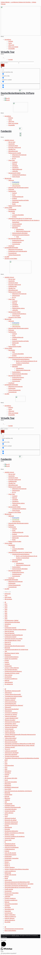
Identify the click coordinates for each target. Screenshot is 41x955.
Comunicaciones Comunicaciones (14, 928)
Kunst (13, 195)
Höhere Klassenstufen (14, 255)
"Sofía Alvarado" (9, 729)
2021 (6, 611)
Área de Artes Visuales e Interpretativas (15, 629)
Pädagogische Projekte (14, 205)
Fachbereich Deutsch (10, 627)
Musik (14, 204)
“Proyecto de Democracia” (12, 756)
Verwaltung (15, 167)
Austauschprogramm (18, 240)
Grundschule (8, 677)
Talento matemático (10, 914)
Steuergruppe (16, 295)
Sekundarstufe (9, 682)
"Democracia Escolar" (11, 701)
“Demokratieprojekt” (10, 740)
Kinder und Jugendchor (11, 658)
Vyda (17, 236)
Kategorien (8, 593)
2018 (6, 606)
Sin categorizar (9, 684)
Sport (6, 816)
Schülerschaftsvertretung (19, 175)
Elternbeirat (8, 655)
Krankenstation (16, 225)
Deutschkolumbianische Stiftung (17, 93)
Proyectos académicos (11, 678)
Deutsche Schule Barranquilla (13, 807)
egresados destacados (11, 823)
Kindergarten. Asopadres (11, 858)
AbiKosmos (8, 771)
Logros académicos (10, 871)
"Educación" (8, 707)
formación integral (10, 838)
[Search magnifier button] (2, 65)
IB (5, 842)
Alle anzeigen (8, 599)
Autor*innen (8, 597)
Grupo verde (8, 840)
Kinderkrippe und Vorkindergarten (17, 251)
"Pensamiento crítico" (10, 723)
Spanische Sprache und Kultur (20, 200)
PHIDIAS (10, 41)
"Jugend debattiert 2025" (11, 718)
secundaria (8, 907)
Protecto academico (10, 898)
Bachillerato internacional (11, 787)
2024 (6, 616)
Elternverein (8, 644)
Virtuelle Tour (7, 52)
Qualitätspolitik (12, 286)
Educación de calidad (10, 820)
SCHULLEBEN (8, 207)
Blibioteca (7, 798)
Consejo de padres (10, 811)
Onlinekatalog (20, 229)
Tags (6, 595)
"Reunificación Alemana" (11, 725)
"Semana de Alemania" (11, 727)
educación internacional (11, 822)
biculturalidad (8, 794)
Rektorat (14, 164)
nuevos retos (8, 880)
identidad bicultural (10, 843)
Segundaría (8, 911)
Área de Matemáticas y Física (13, 640)
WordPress (4, 937)
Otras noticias (8, 675)
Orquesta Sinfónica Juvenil (12, 673)
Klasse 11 (7, 863)
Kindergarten (11, 388)
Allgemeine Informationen (19, 154)
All (5, 602)
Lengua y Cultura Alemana (12, 667)
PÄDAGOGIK (8, 178)
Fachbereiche (12, 191)
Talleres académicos (10, 916)
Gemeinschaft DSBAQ (14, 173)
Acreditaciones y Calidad (11, 620)
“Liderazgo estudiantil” (11, 751)
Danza (6, 814)
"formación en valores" (11, 714)
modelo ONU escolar (10, 874)
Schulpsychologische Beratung (20, 235)
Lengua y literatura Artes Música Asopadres (17, 869)
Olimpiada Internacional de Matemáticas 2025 (17, 882)
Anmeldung (8, 39)
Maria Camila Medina (10, 930)
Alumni (6, 626)
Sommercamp (16, 244)
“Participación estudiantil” (12, 752)
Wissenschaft (8, 803)
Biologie (7, 796)
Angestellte (11, 48)
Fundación (6, 131)
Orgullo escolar (9, 889)
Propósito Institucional (14, 147)
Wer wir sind (11, 142)
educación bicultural (10, 818)
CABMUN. (7, 800)
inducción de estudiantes (11, 847)
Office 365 (11, 45)
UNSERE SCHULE (9, 140)
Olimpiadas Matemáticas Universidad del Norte (18, 887)
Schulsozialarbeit (17, 224)
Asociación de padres (11, 782)
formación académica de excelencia (15, 836)
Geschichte (11, 144)
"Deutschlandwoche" (10, 703)
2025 (6, 618)
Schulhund (11, 246)
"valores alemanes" (10, 732)
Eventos (7, 662)
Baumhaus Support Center (12, 653)
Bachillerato (8, 785)
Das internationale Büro (14, 238)
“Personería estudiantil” (11, 754)
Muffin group (15, 935)
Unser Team (11, 160)
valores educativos (10, 920)
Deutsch (14, 193)
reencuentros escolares (11, 904)
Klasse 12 (7, 865)
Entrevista (7, 829)
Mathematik (15, 202)
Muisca (7, 876)
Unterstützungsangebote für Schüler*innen (20, 218)
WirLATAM (7, 922)
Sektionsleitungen (17, 169)
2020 (6, 609)
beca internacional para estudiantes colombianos (18, 791)
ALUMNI (7, 256)
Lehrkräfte (15, 171)
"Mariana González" (10, 720)
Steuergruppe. (16, 156)
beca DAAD (8, 789)
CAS (6, 651)
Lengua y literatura (10, 867)
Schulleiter (15, 165)
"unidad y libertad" (10, 731)
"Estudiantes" (8, 711)
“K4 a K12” (7, 749)
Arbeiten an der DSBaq (11, 258)
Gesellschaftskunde (17, 196)
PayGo (10, 43)
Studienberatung (16, 242)
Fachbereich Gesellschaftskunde (14, 635)
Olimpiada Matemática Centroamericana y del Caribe (19, 883)
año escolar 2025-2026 (11, 778)
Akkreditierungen (13, 151)
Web (13, 213)
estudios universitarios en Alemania (14, 833)
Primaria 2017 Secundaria (11, 893)
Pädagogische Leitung (18, 308)
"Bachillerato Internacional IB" (13, 691)
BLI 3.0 (14, 158)
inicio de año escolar (10, 853)
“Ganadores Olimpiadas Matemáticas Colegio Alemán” (20, 745)
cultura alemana (9, 812)
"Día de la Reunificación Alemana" (14, 705)
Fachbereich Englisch (10, 636)
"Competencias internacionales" (13, 696)
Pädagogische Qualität (14, 153)
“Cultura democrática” (11, 738)
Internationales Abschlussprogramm (18, 187)
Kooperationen (12, 253)
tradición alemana (9, 918)
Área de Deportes (9, 633)
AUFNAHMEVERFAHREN (11, 247)
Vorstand (14, 162)
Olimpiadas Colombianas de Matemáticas (16, 885)
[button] (20, 36)
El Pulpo (14, 216)
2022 (6, 613)
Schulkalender (12, 209)
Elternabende (8, 827)
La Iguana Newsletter (18, 215)
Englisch (14, 198)
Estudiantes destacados (11, 831)
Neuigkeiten (11, 211)
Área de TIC (8, 642)
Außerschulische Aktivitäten (20, 233)
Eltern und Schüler (13, 47)
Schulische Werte (13, 145)
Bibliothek (15, 227)
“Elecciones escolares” (11, 742)
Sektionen (11, 180)
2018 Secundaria (9, 765)
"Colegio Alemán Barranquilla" (13, 694)
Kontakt (10, 59)
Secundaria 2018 (9, 909)
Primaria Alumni (9, 894)
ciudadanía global (9, 805)
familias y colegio (9, 834)
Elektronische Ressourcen (23, 231)
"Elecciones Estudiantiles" (12, 709)
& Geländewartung (10, 849)
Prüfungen (11, 189)
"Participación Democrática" (12, 721)
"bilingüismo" (8, 692)
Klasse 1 (7, 862)
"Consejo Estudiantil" (10, 698)
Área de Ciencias (9, 631)
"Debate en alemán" (10, 700)
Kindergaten (8, 860)
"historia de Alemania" (11, 716)
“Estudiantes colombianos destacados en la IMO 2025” (20, 743)
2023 (6, 615)
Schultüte (7, 905)
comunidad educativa (10, 809)
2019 (6, 607)
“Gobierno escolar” (10, 747)
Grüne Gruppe (16, 176)
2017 (6, 604)
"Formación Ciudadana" (11, 712)
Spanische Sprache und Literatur (13, 638)
